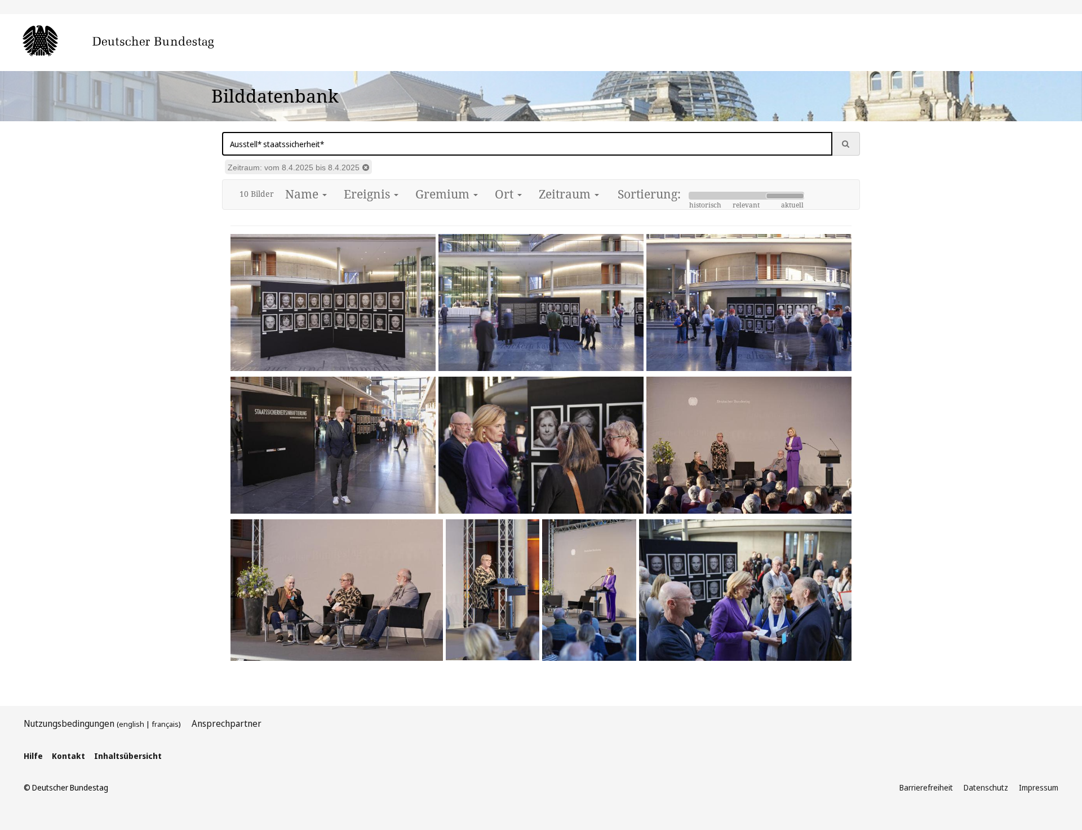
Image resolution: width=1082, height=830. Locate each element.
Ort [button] (505, 194)
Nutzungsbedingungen (69, 723)
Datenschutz (986, 787)
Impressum (1038, 787)
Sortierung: (649, 194)
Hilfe (33, 755)
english (131, 724)
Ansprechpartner (226, 723)
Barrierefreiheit (926, 787)
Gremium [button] (443, 194)
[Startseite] (135, 42)
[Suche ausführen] (845, 144)
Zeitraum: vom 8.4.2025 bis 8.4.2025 (294, 167)
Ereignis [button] (368, 194)
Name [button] (303, 194)
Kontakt (68, 755)
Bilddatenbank (275, 95)
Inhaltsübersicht (128, 755)
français (165, 724)
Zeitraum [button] (566, 194)
